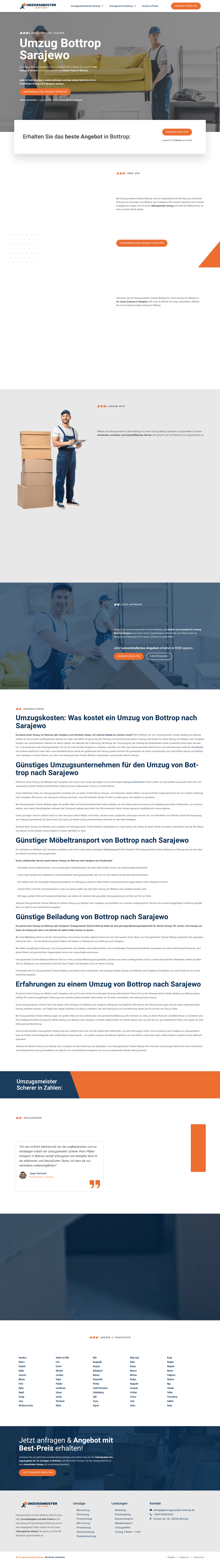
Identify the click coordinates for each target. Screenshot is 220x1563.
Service (59, 738)
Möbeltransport (111, 849)
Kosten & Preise (150, 6)
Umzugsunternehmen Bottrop (85, 6)
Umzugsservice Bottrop (121, 6)
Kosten (109, 734)
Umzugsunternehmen (134, 781)
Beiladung (30, 936)
